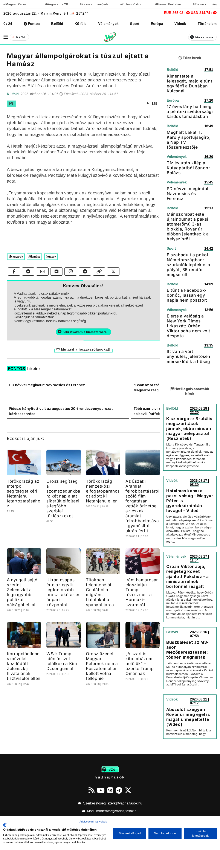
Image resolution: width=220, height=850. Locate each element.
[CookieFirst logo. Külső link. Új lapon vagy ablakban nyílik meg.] (4, 825)
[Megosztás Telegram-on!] (85, 271)
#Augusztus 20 (56, 4)
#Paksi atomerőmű (94, 4)
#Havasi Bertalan (168, 4)
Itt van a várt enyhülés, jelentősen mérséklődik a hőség (188, 356)
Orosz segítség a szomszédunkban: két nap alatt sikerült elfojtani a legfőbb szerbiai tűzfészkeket (63, 498)
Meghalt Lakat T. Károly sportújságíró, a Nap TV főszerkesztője (189, 140)
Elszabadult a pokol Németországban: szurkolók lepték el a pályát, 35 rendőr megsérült (188, 264)
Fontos (34, 24)
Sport (134, 24)
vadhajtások (110, 777)
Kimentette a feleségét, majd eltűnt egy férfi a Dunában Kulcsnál (189, 83)
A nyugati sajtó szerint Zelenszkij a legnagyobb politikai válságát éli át (22, 592)
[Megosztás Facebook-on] (14, 271)
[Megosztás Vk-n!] (56, 271)
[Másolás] (99, 271)
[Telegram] (119, 790)
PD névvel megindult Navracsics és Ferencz (47, 385)
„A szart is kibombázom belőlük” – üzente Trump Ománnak (139, 663)
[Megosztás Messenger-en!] (28, 271)
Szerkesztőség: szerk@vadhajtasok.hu (112, 803)
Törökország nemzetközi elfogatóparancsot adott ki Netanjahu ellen (103, 491)
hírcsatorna (204, 37)
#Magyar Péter (14, 4)
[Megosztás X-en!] (113, 271)
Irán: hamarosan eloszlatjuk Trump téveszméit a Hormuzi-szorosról (142, 592)
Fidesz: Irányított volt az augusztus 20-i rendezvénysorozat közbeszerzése (61, 411)
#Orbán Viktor (131, 4)
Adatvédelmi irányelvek (93, 821)
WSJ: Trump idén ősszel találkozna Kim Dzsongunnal (61, 661)
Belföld (57, 24)
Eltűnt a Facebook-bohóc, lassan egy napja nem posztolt (187, 295)
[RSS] (92, 790)
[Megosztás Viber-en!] (70, 271)
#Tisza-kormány (205, 4)
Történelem (207, 24)
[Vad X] (128, 790)
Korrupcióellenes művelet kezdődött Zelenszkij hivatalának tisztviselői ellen (23, 666)
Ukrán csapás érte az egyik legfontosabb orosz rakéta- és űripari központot (63, 592)
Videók (180, 24)
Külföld (81, 24)
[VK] (110, 790)
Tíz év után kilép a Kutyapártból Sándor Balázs (188, 167)
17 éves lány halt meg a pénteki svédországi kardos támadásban (190, 111)
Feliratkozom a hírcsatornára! (85, 332)
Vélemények (108, 24)
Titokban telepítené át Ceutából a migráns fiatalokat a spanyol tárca (100, 592)
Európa (157, 24)
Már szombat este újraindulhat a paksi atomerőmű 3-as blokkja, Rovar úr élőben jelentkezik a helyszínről (188, 226)
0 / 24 (7, 24)
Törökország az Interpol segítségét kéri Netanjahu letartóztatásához (24, 493)
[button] (5, 37)
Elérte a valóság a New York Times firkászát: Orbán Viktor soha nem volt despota (188, 325)
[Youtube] (101, 790)
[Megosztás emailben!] (42, 271)
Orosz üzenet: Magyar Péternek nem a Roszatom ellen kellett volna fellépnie (102, 666)
